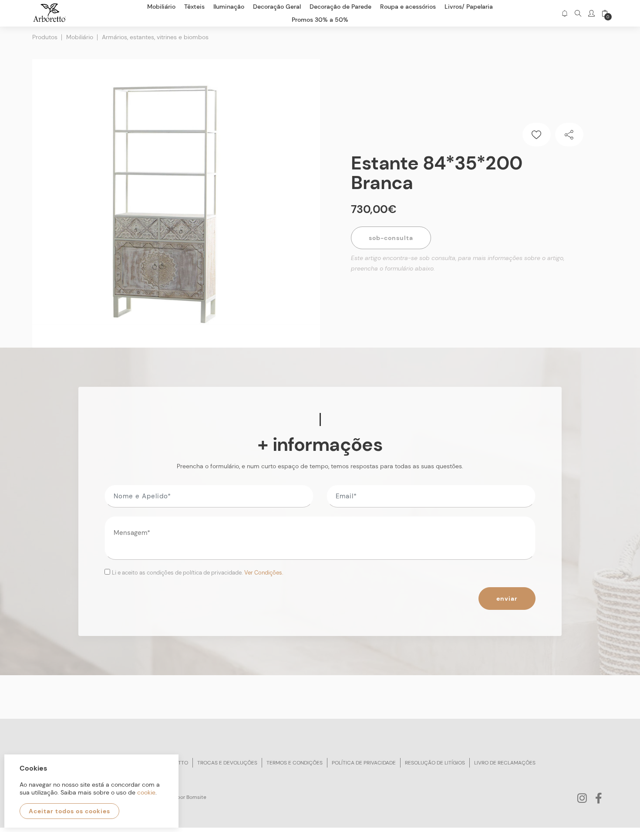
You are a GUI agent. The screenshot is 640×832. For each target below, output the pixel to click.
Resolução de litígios (435, 762)
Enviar (507, 598)
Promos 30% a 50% (320, 20)
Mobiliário (79, 37)
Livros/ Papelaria (469, 6)
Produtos (44, 37)
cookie (146, 792)
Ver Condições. (263, 572)
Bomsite (196, 797)
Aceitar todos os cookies (69, 811)
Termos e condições (294, 762)
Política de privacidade (364, 762)
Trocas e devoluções (227, 762)
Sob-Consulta (391, 238)
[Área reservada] (591, 13)
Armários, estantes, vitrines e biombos (155, 37)
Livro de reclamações (505, 762)
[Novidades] (564, 13)
